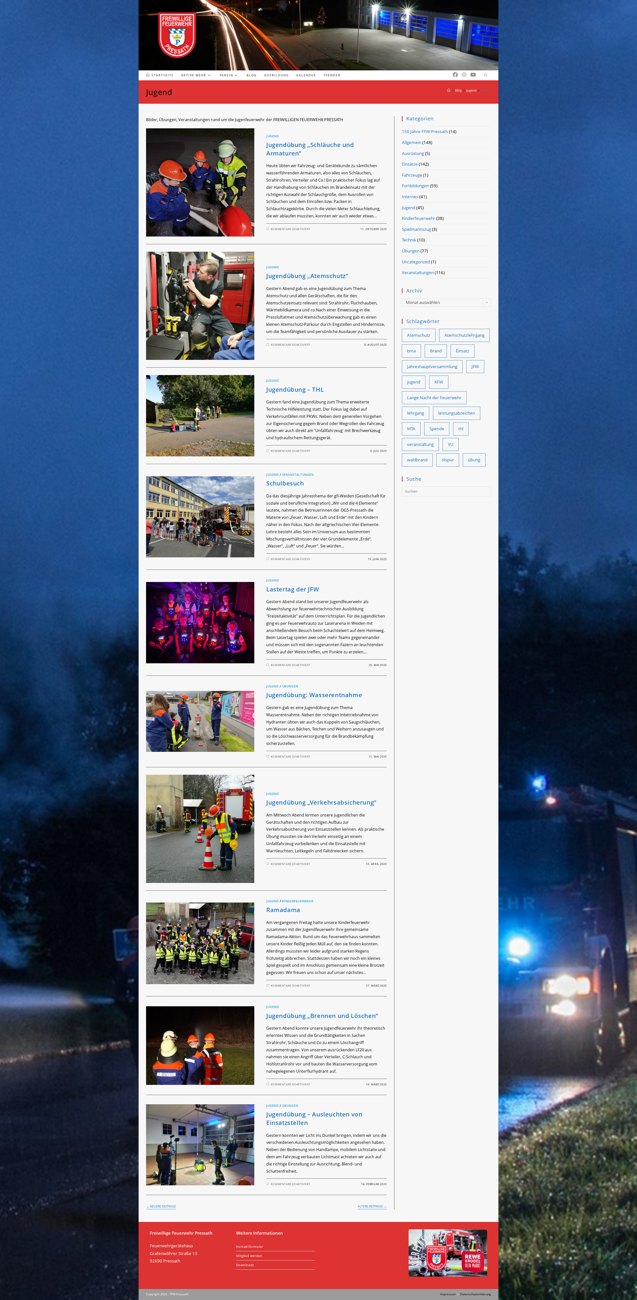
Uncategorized (416, 262)
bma (411, 351)
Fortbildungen (415, 186)
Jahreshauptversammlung (432, 366)
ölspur (448, 460)
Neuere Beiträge (161, 1206)
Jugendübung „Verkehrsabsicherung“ (321, 802)
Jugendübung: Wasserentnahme (314, 695)
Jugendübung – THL (295, 389)
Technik (409, 240)
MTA (411, 429)
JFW (475, 366)
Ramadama (283, 910)
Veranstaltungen (298, 475)
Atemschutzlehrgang (464, 335)
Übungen (290, 686)
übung (474, 460)
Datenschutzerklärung (475, 1294)
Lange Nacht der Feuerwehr (434, 397)
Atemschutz (418, 335)
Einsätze (410, 164)
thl (460, 429)
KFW (438, 382)
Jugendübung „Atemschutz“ (307, 276)
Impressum (448, 1294)
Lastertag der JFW (292, 589)
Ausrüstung (413, 153)
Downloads (245, 1265)
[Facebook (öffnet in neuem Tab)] (455, 74)
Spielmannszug (416, 229)
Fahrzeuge (412, 175)
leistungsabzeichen (456, 413)
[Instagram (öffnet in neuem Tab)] (464, 74)
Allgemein (411, 142)
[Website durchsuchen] (485, 75)
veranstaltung (420, 444)
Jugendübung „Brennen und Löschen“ (322, 1015)
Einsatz (462, 351)
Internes (410, 196)
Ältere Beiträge (372, 1206)
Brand (436, 351)
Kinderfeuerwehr (298, 901)
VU (450, 444)
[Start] (448, 90)
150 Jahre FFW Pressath (425, 131)
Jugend (272, 136)
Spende (436, 429)
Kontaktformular (249, 1246)
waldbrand (417, 460)
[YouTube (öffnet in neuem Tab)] (473, 74)
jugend (413, 382)
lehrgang (415, 413)
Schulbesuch (285, 483)
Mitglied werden (249, 1255)
